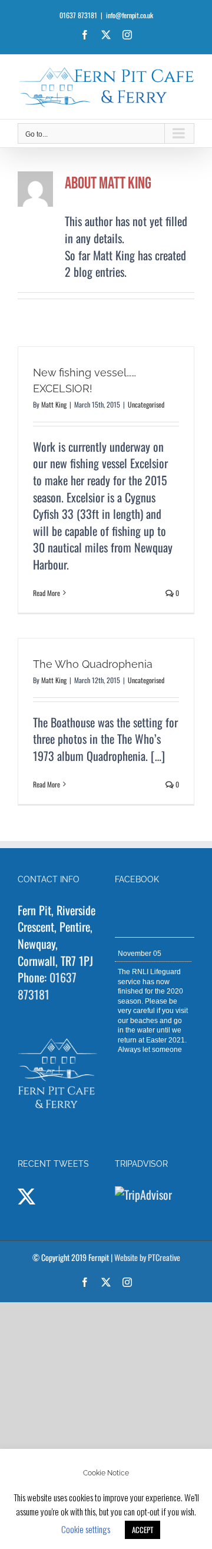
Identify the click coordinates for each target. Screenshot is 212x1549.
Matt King (54, 404)
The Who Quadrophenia (93, 664)
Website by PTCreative (147, 1257)
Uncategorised (146, 404)
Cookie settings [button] (85, 1528)
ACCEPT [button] (142, 1529)
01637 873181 (47, 985)
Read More (46, 593)
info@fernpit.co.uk (129, 15)
